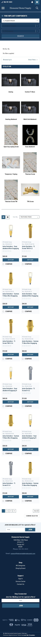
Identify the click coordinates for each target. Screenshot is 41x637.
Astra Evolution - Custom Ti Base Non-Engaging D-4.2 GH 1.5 (30, 343)
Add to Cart (11, 259)
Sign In (20, 578)
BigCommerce (13, 635)
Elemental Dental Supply (20, 8)
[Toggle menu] (3, 8)
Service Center (20, 581)
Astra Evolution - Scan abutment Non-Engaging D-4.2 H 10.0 (11, 248)
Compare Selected (32, 516)
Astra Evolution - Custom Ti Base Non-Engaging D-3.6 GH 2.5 (30, 485)
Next (35, 511)
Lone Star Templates (29, 635)
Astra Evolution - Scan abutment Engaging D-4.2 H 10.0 (29, 438)
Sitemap (24, 633)
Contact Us (20, 584)
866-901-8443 (8, 2)
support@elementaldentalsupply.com (23, 553)
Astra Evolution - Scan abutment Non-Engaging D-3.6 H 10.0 (30, 296)
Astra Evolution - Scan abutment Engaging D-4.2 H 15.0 (10, 390)
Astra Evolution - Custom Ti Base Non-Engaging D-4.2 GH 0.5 (11, 438)
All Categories (20, 565)
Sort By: (15, 217)
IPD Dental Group (7, 242)
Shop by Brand (20, 568)
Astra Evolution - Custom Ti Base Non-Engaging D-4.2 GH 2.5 (11, 296)
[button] (20, 59)
